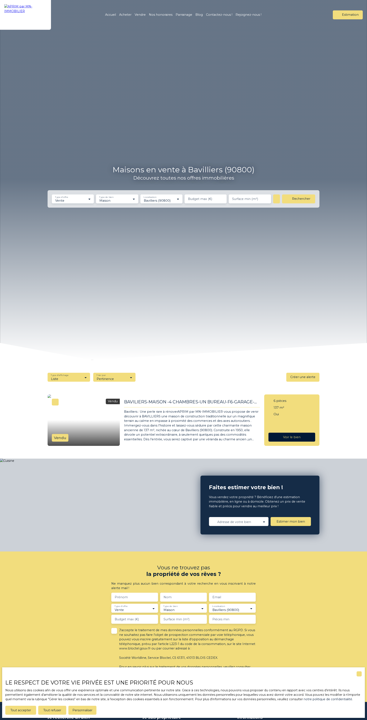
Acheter (125, 15)
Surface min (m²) (245, 199)
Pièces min (220, 619)
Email (216, 597)
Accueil (110, 15)
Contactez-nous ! (219, 15)
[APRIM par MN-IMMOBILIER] (25, 15)
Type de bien (106, 197)
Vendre (140, 15)
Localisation (150, 197)
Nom (168, 597)
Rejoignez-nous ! (248, 15)
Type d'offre (61, 197)
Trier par (101, 375)
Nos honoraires (160, 15)
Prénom (121, 597)
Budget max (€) (200, 199)
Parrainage (184, 15)
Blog (199, 15)
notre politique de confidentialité (328, 699)
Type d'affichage (60, 375)
